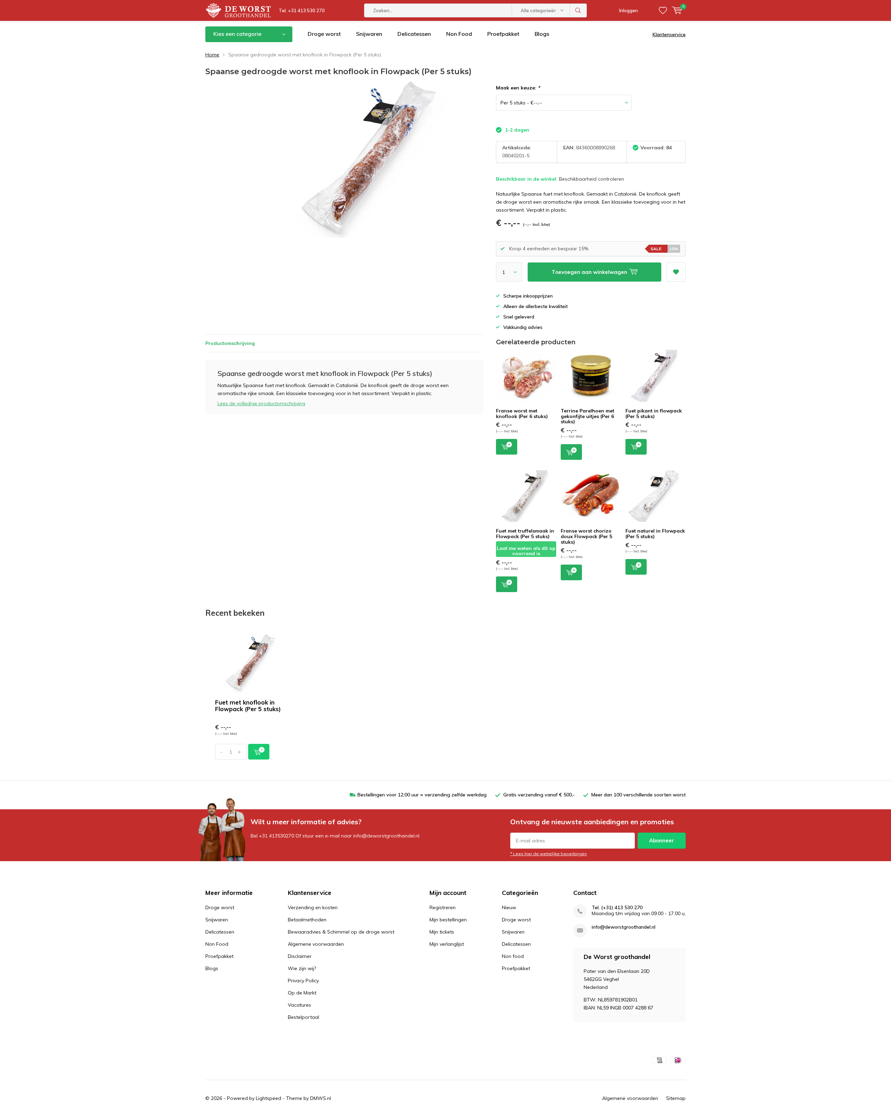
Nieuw (509, 907)
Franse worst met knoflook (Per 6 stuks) (522, 413)
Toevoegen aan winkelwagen (506, 447)
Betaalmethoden (307, 920)
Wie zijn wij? (302, 968)
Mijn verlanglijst (446, 944)
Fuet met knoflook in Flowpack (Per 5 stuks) (248, 706)
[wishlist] (663, 10)
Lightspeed (268, 1098)
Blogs (542, 33)
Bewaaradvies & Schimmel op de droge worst (341, 932)
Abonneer (661, 840)
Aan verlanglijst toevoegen (676, 272)
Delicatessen (414, 33)
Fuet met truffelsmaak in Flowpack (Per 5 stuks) (525, 534)
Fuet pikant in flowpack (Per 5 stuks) (653, 413)
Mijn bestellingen (448, 920)
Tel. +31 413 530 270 (302, 10)
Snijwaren (369, 33)
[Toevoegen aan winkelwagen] (258, 752)
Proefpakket (503, 33)
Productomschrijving (230, 343)
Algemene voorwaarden (316, 944)
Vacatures (299, 1005)
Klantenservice (669, 34)
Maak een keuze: (518, 88)
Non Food (459, 33)
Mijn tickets (441, 932)
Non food (513, 956)
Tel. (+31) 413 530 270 (617, 908)
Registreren (442, 907)
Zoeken (578, 10)
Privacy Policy (303, 980)
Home (212, 55)
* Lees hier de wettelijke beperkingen (548, 853)
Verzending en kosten (313, 907)
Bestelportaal (303, 1017)
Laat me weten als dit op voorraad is (526, 551)
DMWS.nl (320, 1098)
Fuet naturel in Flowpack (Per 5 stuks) (655, 534)
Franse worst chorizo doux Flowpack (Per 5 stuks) (586, 536)
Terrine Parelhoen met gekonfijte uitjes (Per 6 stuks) (587, 416)
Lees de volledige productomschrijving (261, 403)
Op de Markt (302, 993)
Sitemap (676, 1098)
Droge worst (324, 33)
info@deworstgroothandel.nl (623, 927)
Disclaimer (300, 956)
